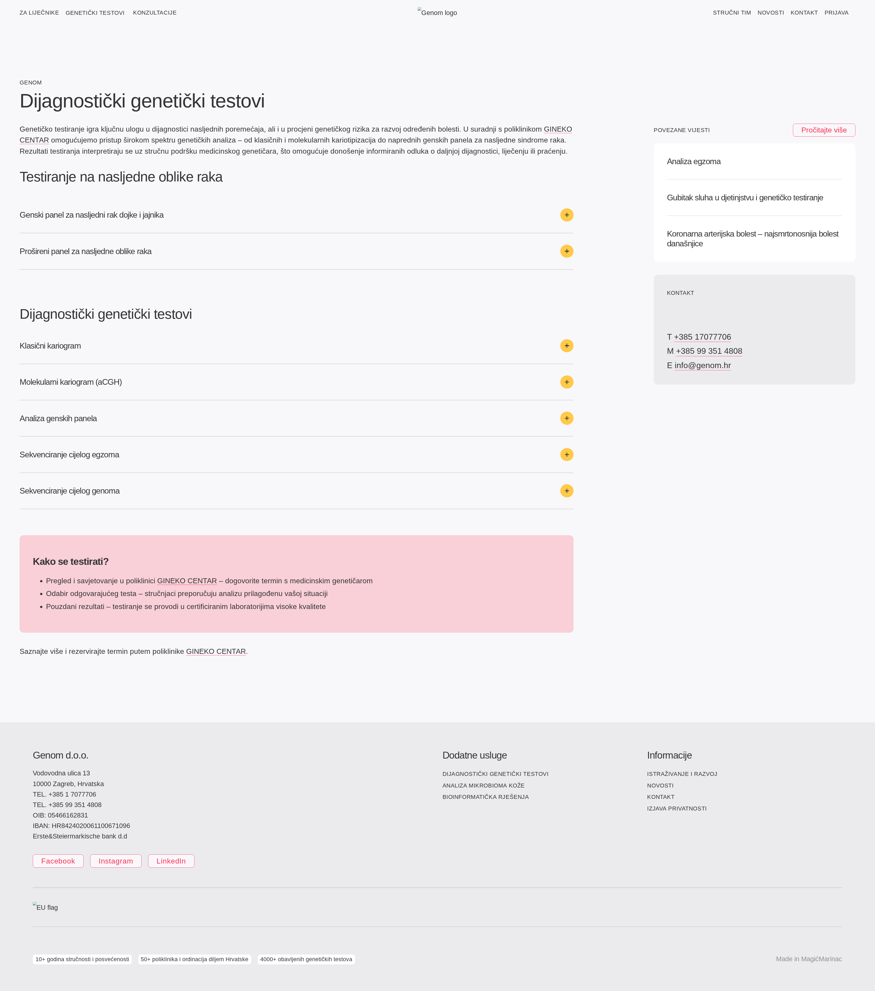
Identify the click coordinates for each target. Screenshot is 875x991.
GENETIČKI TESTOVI (95, 13)
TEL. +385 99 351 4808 (67, 804)
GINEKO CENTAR (187, 581)
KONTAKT (804, 12)
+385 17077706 (702, 336)
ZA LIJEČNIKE (39, 12)
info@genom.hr (703, 365)
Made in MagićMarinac (809, 959)
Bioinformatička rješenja (486, 797)
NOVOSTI (771, 12)
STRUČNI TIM (732, 12)
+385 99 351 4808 (709, 351)
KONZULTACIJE (155, 12)
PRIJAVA (837, 12)
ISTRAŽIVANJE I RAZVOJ (682, 774)
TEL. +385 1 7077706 (64, 794)
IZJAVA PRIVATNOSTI (677, 808)
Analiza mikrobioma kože (484, 785)
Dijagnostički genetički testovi (496, 774)
